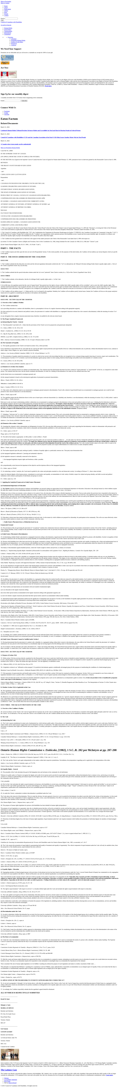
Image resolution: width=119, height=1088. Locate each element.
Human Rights (8, 28)
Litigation (13, 39)
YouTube (6, 114)
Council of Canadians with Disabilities (11, 22)
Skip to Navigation (6, 1)
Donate (6, 14)
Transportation (8, 31)
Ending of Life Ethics (17, 42)
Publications (7, 9)
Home (6, 6)
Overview (10, 37)
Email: (2, 100)
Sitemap (6, 1078)
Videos (6, 10)
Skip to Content (5, 3)
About (6, 7)
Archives (13, 45)
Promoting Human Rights (18, 40)
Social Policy (7, 29)
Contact (6, 15)
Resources (14, 43)
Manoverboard (12, 1083)
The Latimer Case (9, 1070)
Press (5, 12)
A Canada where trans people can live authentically (16, 144)
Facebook (7, 111)
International (7, 32)
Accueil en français (6, 25)
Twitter (6, 113)
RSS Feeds (7, 1081)
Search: (3, 18)
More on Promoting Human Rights (10, 147)
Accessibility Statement (10, 1079)
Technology (7, 34)
